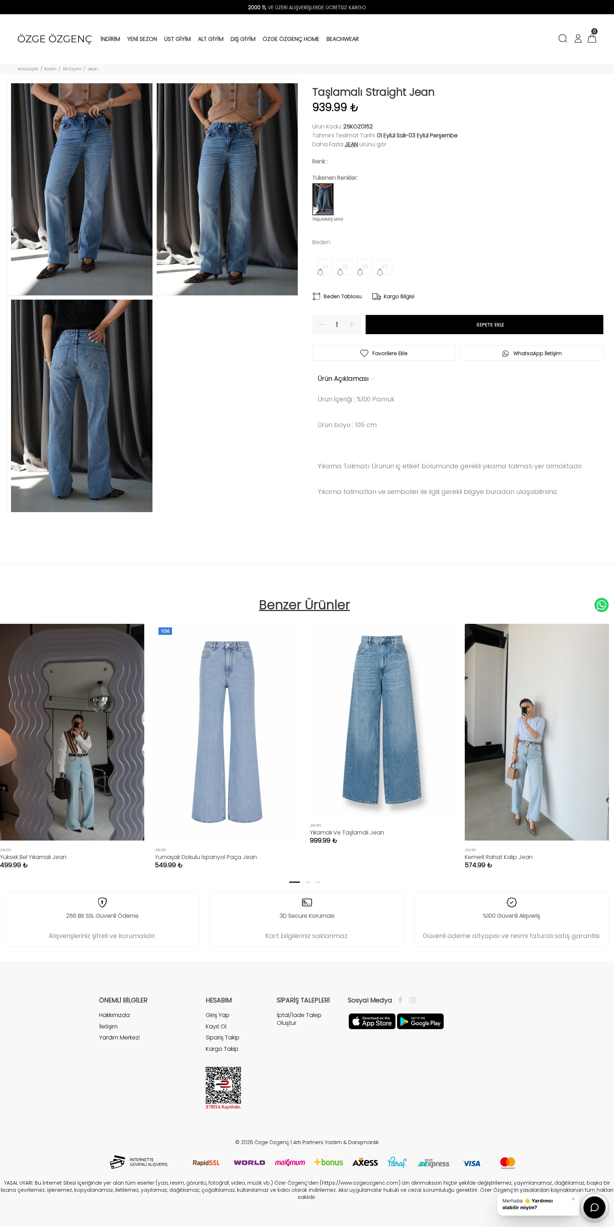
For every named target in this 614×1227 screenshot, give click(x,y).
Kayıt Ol (216, 1026)
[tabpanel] (227, 739)
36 (344, 267)
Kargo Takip (222, 1049)
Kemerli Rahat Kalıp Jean (499, 857)
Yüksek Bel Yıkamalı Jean (33, 857)
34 (325, 267)
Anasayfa (28, 69)
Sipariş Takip (222, 1037)
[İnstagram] (411, 1000)
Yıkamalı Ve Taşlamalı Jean (347, 832)
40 (384, 267)
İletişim (108, 1026)
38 (364, 267)
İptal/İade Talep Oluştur (299, 1019)
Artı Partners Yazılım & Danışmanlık (336, 1142)
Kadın (50, 69)
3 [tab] (318, 882)
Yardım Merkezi (119, 1037)
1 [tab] (294, 882)
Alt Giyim (72, 69)
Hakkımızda (114, 1015)
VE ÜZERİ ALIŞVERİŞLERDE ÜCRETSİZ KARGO (307, 7)
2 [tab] (308, 882)
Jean (92, 69)
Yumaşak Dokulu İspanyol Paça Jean (206, 857)
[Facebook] (402, 1000)
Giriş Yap (218, 1015)
